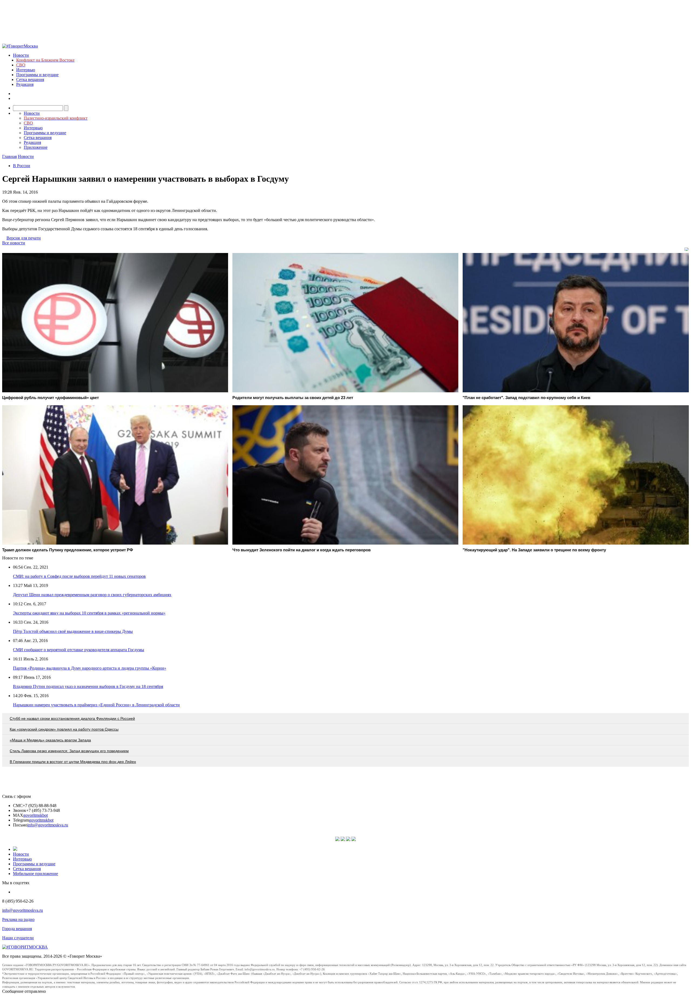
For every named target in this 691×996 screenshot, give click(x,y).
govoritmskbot (35, 815)
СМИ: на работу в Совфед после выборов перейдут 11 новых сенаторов (79, 576)
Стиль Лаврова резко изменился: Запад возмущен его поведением (69, 751)
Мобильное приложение (35, 873)
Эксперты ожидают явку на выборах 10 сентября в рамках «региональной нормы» (89, 613)
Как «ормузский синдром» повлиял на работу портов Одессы (64, 729)
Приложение (36, 147)
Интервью (25, 69)
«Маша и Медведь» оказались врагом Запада (50, 740)
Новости (21, 55)
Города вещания (17, 928)
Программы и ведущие (37, 74)
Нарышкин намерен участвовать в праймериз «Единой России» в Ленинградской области (96, 705)
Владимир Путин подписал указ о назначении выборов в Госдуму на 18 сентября (88, 686)
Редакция (24, 84)
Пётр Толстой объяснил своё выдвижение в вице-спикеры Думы (73, 631)
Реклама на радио (18, 919)
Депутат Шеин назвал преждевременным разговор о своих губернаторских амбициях (92, 594)
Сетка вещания (30, 79)
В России (21, 165)
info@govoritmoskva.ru (47, 825)
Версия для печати (23, 238)
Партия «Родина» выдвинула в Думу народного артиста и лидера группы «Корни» (89, 668)
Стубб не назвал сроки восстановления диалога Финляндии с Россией (72, 718)
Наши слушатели (18, 938)
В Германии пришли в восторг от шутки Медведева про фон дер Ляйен (73, 761)
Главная (9, 156)
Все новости (13, 243)
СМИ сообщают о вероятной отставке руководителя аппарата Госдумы (78, 649)
